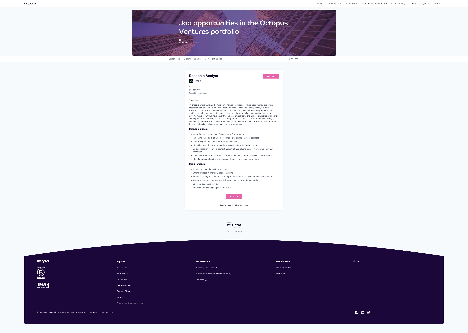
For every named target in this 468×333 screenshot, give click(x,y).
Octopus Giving (398, 3)
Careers (412, 3)
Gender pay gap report (206, 267)
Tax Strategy (201, 279)
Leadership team (124, 285)
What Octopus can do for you (130, 303)
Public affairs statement (286, 267)
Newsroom (280, 273)
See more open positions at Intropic (234, 205)
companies (192, 59)
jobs (174, 59)
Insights (120, 297)
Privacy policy (228, 231)
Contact (436, 3)
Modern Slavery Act (106, 312)
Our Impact (122, 279)
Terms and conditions (77, 312)
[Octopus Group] (30, 3)
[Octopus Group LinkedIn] (362, 312)
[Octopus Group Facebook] (356, 312)
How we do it (335, 3)
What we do (320, 3)
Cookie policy (240, 231)
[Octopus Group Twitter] (368, 312)
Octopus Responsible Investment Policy (213, 273)
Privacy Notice (92, 312)
